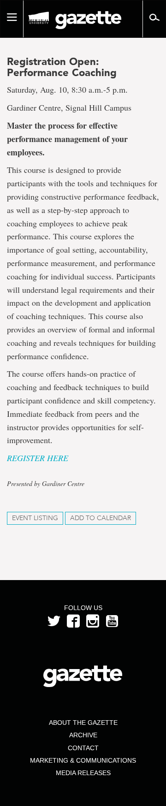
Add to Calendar (100, 518)
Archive (83, 735)
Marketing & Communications (83, 760)
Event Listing (35, 518)
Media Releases (83, 772)
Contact (83, 748)
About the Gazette (83, 722)
